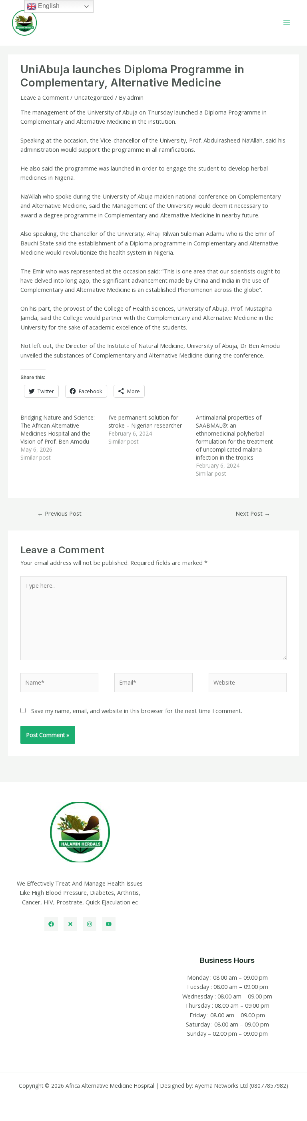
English (48, 5)
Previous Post (59, 513)
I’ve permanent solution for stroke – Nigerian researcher (145, 421)
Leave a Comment (44, 97)
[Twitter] (70, 924)
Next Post (252, 513)
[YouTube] (109, 924)
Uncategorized (94, 97)
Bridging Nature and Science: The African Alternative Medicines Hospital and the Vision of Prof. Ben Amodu (57, 429)
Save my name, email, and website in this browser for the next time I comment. (136, 711)
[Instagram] (89, 924)
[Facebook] (51, 924)
